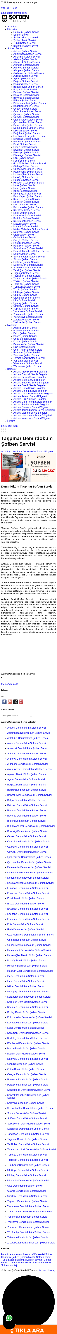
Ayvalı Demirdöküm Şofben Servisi (26, 779)
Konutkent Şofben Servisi (27, 215)
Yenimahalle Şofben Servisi (28, 314)
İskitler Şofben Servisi (25, 191)
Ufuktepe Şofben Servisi (26, 292)
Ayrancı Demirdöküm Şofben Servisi (26, 774)
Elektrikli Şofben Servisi (26, 45)
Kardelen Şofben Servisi (26, 199)
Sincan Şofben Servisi (25, 259)
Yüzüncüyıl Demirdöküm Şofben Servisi (28, 1232)
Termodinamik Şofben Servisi (29, 358)
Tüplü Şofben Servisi (24, 43)
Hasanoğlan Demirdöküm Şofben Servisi (29, 955)
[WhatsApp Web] (9, 1320)
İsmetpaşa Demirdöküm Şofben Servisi (28, 991)
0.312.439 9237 (9, 426)
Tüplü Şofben (8, 1260)
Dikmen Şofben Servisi (25, 130)
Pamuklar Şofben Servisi (26, 243)
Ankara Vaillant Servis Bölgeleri (30, 412)
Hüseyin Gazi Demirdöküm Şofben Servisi (30, 971)
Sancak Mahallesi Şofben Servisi (31, 251)
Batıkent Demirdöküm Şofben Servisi (27, 805)
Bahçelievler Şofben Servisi (28, 87)
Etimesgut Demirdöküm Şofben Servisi (28, 919)
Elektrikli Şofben (25, 1260)
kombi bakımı (23, 1254)
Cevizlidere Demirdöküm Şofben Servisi (28, 841)
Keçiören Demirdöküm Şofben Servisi (27, 1007)
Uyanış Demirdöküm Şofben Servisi (26, 1191)
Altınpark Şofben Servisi (26, 70)
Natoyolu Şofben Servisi (26, 232)
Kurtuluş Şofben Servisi (26, 218)
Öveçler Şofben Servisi (25, 240)
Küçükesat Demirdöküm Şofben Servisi (28, 1043)
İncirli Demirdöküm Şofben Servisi (25, 981)
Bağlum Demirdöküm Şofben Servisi (27, 790)
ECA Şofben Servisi (24, 347)
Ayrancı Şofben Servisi (25, 76)
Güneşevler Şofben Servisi (27, 169)
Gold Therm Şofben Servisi (28, 349)
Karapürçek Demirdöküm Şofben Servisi (29, 996)
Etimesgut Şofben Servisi (27, 155)
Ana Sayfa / (7, 451)
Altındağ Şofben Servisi (26, 65)
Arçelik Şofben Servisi (25, 328)
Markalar (12, 325)
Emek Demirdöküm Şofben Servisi (25, 898)
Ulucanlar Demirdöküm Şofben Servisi (28, 1180)
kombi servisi (8, 1254)
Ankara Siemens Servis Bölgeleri (31, 407)
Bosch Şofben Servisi (25, 336)
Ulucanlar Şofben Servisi (26, 297)
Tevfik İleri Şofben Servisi (27, 275)
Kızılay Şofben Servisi (25, 204)
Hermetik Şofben (10, 1257)
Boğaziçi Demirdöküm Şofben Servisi (27, 831)
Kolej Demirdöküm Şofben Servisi (25, 1027)
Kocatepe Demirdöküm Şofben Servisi (27, 1022)
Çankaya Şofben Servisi (26, 114)
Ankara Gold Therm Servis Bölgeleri (32, 401)
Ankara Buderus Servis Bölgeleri (31, 382)
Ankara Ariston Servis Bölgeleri (30, 396)
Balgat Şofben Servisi (25, 89)
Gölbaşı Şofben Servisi (25, 166)
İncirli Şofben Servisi (24, 188)
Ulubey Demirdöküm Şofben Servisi (26, 1175)
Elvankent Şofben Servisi (27, 141)
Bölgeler (11, 369)
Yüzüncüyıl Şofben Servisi (27, 317)
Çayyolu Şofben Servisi (26, 117)
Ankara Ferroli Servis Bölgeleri (30, 377)
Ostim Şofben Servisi (24, 237)
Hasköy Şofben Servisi (25, 177)
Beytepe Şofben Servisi (26, 97)
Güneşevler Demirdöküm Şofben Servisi (29, 945)
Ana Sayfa (13, 26)
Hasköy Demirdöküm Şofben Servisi (26, 960)
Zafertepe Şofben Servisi (26, 319)
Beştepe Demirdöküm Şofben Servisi (27, 810)
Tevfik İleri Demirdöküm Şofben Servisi (28, 1144)
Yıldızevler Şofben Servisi (27, 322)
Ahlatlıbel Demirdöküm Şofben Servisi (27, 738)
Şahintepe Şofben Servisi (27, 267)
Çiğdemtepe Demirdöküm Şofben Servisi (29, 857)
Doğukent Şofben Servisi (26, 133)
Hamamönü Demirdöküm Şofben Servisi (29, 950)
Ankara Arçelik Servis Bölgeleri (30, 371)
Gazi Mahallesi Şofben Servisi (29, 163)
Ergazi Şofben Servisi (25, 147)
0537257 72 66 (9, 7)
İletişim (11, 421)
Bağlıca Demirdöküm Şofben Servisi (26, 784)
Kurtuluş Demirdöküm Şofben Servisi (27, 1038)
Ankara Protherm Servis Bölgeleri (31, 404)
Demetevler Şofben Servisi (27, 125)
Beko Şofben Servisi (24, 333)
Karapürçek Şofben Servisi (27, 196)
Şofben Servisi (21, 34)
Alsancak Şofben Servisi (26, 62)
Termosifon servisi (42, 1262)
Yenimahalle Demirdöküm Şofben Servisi (29, 1211)
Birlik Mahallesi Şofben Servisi (29, 103)
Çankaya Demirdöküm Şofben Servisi (27, 846)
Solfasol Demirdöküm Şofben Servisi (27, 1118)
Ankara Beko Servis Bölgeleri (29, 380)
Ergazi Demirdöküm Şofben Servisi (26, 903)
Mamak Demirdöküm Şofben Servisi (26, 1053)
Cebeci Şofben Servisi (25, 108)
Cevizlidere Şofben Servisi (27, 111)
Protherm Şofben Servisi (26, 352)
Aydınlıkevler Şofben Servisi (28, 73)
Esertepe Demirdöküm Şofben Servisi (27, 914)
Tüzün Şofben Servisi (25, 289)
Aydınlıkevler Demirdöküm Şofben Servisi (29, 769)
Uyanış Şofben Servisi (25, 303)
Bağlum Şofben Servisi (25, 84)
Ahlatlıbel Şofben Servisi (26, 56)
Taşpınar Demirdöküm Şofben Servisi (27, 1139)
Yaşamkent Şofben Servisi (27, 311)
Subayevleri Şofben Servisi (28, 265)
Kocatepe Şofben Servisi (26, 210)
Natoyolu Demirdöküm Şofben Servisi (27, 1059)
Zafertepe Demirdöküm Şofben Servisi (27, 1237)
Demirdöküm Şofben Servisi (28, 344)
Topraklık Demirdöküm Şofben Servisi (27, 1160)
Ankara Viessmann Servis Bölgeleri (32, 415)
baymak (39, 1260)
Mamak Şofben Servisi (25, 226)
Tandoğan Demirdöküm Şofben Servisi (28, 1134)
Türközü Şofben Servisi (26, 281)
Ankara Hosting (46, 1270)
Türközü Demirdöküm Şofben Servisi (27, 1154)
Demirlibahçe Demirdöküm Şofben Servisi (30, 872)
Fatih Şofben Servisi (24, 160)
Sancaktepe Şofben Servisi (28, 248)
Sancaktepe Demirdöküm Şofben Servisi (29, 1090)
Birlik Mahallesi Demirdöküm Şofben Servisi (31, 826)
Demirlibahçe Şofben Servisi (28, 128)
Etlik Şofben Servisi (24, 158)
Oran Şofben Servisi (24, 234)
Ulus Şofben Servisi (24, 300)
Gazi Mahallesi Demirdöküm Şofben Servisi (30, 934)
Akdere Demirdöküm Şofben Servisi (26, 743)
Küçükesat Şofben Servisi (27, 221)
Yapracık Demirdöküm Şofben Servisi (27, 1201)
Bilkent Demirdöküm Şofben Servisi (26, 821)
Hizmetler (12, 29)
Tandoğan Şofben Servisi (27, 270)
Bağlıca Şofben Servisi (25, 81)
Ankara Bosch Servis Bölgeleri (29, 385)
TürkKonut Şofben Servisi (27, 286)
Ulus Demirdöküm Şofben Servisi (25, 1185)
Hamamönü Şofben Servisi (27, 171)
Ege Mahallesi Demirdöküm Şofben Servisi (30, 883)
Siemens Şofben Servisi (26, 355)
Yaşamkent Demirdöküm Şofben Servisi (28, 1206)
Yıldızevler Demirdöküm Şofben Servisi (28, 1227)
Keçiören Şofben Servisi (26, 202)
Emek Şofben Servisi (24, 144)
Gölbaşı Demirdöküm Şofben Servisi (27, 940)
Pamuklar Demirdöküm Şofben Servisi (27, 1079)
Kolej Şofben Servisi (24, 213)
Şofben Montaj (28, 1257)
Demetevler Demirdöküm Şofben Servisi (29, 867)
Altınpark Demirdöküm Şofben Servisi (27, 764)
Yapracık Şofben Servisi (26, 308)
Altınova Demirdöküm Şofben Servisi (27, 758)
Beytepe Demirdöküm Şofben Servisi (27, 815)
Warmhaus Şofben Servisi (27, 366)
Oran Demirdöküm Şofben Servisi (25, 1064)
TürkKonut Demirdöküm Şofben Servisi (28, 1165)
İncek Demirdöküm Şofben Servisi (25, 976)
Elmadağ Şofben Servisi (26, 139)
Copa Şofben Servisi (24, 338)
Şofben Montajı (9, 1265)
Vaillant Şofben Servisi (25, 360)
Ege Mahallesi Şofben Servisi (29, 136)
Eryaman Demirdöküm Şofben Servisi (27, 908)
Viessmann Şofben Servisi (27, 363)
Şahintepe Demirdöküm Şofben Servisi (28, 1129)
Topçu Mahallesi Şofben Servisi (30, 278)
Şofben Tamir (43, 1257)
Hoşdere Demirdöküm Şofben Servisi (27, 965)
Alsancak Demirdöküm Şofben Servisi (27, 748)
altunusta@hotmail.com (14, 13)
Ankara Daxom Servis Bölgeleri (30, 391)
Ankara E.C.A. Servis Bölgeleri (30, 399)
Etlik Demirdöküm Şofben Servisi (25, 924)
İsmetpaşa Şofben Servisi (27, 193)
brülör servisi (38, 1254)
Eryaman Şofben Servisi (26, 150)
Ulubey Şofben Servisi (25, 295)
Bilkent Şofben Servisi (25, 100)
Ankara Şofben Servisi (25, 51)
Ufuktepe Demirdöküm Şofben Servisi (27, 1170)
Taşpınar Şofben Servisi (26, 273)
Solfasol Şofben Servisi (26, 262)
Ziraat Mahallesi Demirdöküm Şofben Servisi (31, 1242)
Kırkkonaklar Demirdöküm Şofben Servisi (29, 1017)
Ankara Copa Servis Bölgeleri (29, 388)
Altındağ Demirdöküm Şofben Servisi (27, 753)
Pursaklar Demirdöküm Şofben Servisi (27, 1084)
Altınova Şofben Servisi (26, 67)
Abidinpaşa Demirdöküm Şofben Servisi (28, 733)
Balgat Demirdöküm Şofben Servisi (26, 800)
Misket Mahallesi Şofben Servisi (30, 229)
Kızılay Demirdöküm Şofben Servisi (26, 1012)
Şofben (49, 1254)
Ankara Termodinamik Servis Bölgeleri (34, 410)
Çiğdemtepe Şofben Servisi (28, 119)
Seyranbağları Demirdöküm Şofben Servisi (30, 1108)
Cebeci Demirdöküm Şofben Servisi (26, 836)
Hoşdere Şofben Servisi (26, 180)
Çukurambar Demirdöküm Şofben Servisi (29, 862)
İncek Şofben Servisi (24, 185)
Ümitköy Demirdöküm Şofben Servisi (27, 1196)
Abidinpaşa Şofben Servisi (27, 54)
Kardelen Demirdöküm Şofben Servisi (27, 1002)
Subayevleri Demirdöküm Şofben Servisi (29, 1123)
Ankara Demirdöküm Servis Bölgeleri (33, 393)
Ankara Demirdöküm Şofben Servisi (26, 727)
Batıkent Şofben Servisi (26, 92)
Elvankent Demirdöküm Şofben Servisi (28, 893)
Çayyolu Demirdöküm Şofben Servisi (27, 852)
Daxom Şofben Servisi (25, 341)
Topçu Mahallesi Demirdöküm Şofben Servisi (31, 1149)
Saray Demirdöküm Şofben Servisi (26, 1103)
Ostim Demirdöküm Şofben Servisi (25, 1069)
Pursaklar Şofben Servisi (26, 245)
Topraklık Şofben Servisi (26, 284)
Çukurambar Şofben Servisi (28, 122)
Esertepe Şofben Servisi (26, 152)
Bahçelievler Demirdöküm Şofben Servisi (29, 795)
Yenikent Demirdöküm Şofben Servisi (27, 1216)
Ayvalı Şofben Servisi (24, 78)
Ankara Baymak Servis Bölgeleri (30, 374)
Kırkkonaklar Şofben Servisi (28, 207)
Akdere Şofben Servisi (25, 59)
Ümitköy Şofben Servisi (26, 306)
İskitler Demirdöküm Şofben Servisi (26, 986)
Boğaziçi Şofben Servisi (26, 106)
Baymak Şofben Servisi (26, 330)
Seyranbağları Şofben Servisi (29, 256)
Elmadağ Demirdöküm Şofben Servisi (27, 888)
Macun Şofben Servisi (25, 223)
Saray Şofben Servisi (24, 254)
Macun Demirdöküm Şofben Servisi (26, 1048)
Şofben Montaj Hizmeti (25, 37)
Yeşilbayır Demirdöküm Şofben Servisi (28, 1222)
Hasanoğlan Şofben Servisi (28, 174)
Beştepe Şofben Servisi (26, 95)
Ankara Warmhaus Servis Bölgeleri (32, 418)
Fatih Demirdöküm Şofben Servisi (25, 929)
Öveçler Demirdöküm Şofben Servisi (27, 1074)
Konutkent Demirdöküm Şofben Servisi (28, 1033)
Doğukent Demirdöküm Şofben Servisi (28, 877)
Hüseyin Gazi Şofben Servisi (28, 182)
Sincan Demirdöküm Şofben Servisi (26, 1113)
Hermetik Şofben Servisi (26, 32)
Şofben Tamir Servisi (24, 40)
